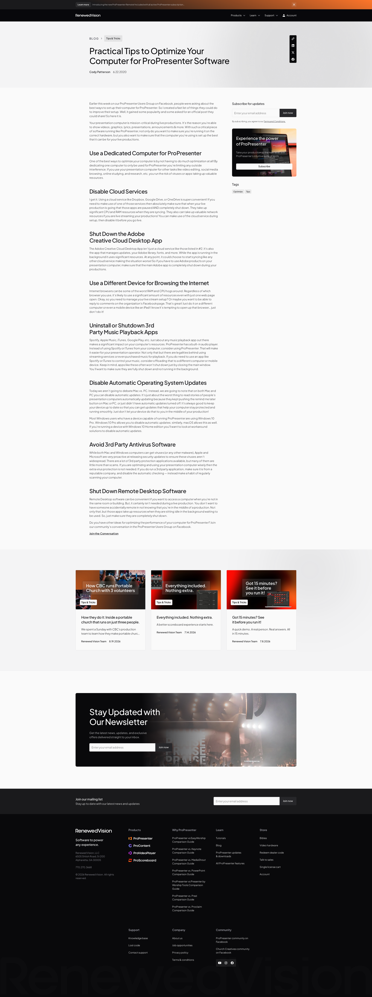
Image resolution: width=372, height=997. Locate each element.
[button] (173, 15)
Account (265, 874)
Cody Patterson (99, 72)
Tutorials (221, 838)
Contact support (138, 952)
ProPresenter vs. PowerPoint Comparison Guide (188, 872)
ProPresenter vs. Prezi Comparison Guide (184, 897)
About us (177, 938)
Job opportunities (182, 945)
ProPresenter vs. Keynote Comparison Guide (186, 850)
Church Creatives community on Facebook (233, 950)
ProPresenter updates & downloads (228, 854)
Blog (94, 38)
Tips (248, 191)
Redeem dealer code (272, 852)
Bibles (263, 838)
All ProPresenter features (230, 863)
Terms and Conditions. (275, 121)
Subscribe (264, 166)
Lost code (134, 945)
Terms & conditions (183, 959)
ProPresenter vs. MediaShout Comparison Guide (189, 861)
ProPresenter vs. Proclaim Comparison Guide (187, 908)
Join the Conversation (103, 533)
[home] (88, 15)
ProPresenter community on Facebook (232, 940)
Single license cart (270, 866)
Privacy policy (180, 952)
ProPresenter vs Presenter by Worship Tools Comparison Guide (188, 885)
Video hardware (269, 845)
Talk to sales (266, 859)
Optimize (238, 191)
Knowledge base (138, 938)
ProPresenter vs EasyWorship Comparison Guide (189, 840)
